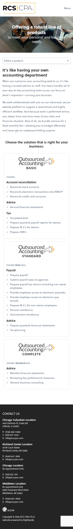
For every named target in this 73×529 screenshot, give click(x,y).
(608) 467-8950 (12, 498)
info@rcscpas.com (14, 438)
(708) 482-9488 (12, 431)
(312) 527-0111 (11, 474)
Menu (67, 8)
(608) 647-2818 (12, 456)
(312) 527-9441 (12, 434)
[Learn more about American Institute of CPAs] (8, 509)
